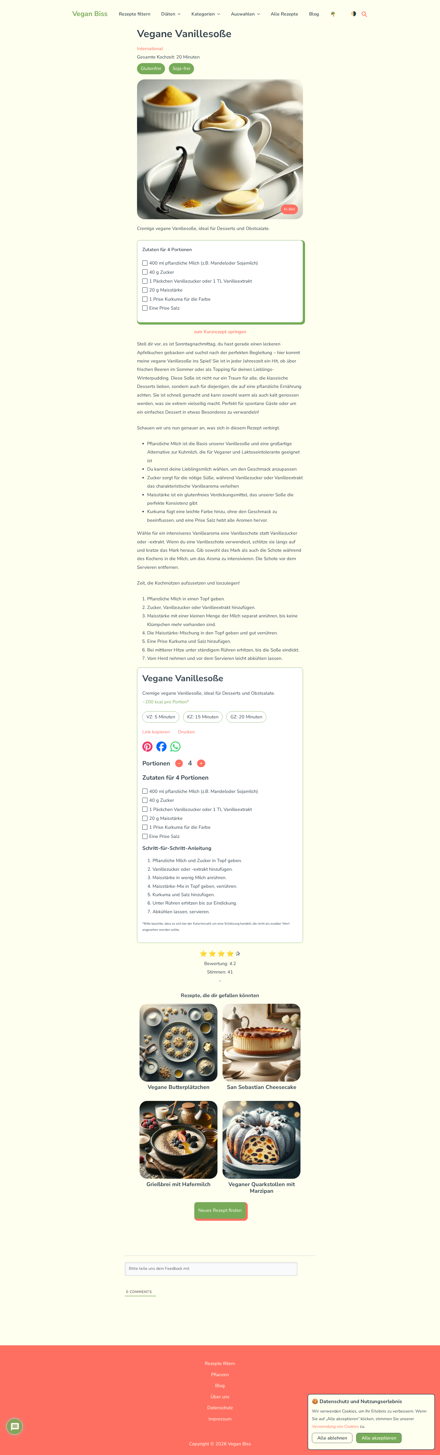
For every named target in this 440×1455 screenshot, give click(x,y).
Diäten (168, 14)
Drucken (186, 732)
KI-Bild (289, 209)
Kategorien (203, 14)
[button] (178, 14)
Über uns (220, 1397)
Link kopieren (156, 732)
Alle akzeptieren (379, 1438)
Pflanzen (220, 1375)
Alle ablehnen (332, 1438)
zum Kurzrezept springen (220, 332)
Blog (314, 14)
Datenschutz (220, 1408)
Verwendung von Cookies (335, 1426)
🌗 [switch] (353, 14)
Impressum (220, 1419)
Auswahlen (243, 14)
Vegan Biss (89, 14)
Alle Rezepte (284, 14)
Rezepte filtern (134, 14)
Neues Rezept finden (220, 1210)
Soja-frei (181, 68)
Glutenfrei (151, 68)
